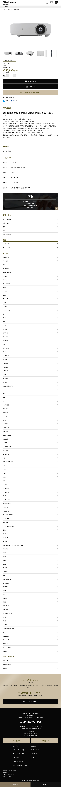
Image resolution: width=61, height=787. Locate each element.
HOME (4, 9)
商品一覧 (10, 9)
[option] (29, 30)
